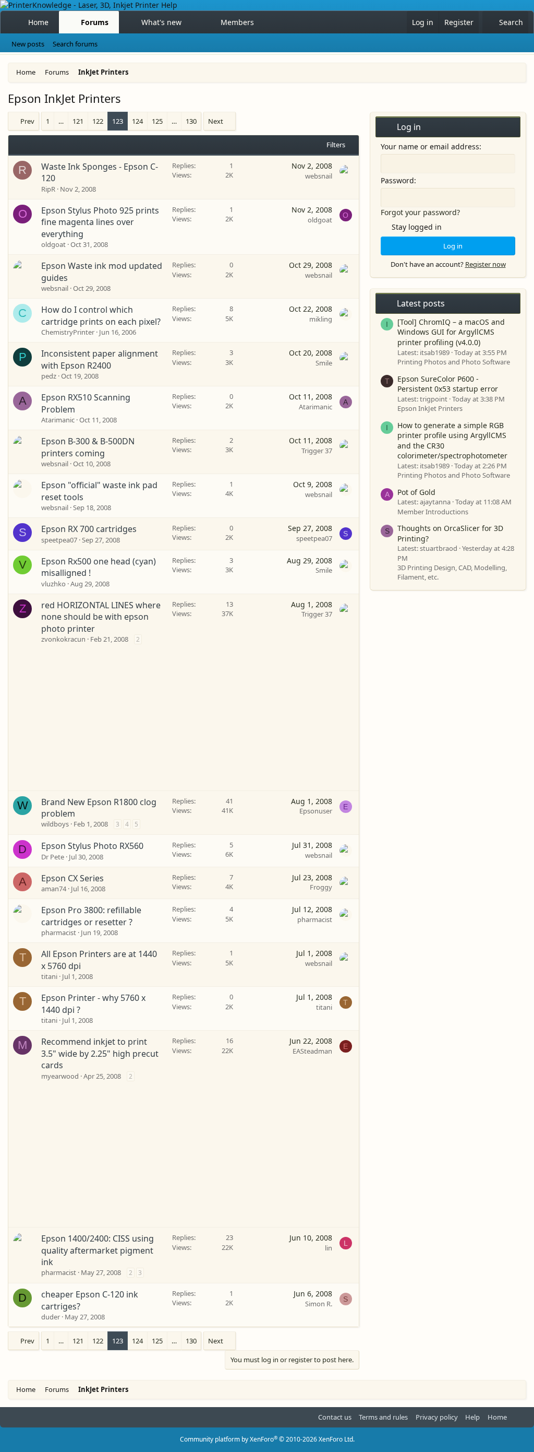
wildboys (55, 824)
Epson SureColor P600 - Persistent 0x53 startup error (447, 384)
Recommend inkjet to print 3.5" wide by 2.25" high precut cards (100, 1053)
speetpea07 (59, 540)
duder (50, 1316)
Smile (323, 363)
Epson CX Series (72, 878)
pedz (48, 376)
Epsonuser (315, 811)
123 (117, 121)
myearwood (60, 1076)
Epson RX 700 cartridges (89, 529)
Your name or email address (430, 146)
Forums (94, 22)
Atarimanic (58, 419)
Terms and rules (383, 1417)
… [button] (61, 121)
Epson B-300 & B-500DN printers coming (88, 446)
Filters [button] (335, 144)
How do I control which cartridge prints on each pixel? (101, 315)
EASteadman (312, 1051)
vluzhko (53, 583)
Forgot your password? (420, 212)
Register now (485, 264)
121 (77, 121)
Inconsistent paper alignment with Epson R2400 (99, 359)
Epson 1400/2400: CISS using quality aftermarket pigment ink (97, 1250)
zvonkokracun (63, 639)
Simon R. (318, 1303)
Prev (27, 121)
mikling (320, 319)
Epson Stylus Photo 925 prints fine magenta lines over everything (100, 222)
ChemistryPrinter (67, 332)
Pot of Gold (416, 492)
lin (328, 1248)
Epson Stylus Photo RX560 (92, 846)
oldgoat (53, 244)
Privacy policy (437, 1417)
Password (397, 180)
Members (237, 22)
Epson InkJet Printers (430, 408)
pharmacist (58, 932)
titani (49, 976)
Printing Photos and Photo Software (453, 362)
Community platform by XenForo (267, 1439)
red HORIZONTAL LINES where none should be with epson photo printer (101, 616)
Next (215, 121)
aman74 (53, 888)
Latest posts (421, 303)
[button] (190, 22)
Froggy (321, 887)
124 (137, 121)
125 (157, 121)
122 (97, 121)
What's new (161, 22)
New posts (27, 44)
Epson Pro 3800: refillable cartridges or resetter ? (91, 915)
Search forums (75, 44)
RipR (48, 189)
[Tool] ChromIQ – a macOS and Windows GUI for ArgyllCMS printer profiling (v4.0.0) (451, 332)
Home (38, 22)
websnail (318, 176)
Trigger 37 (316, 450)
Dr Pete (52, 856)
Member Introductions (432, 511)
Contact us (334, 1417)
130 (191, 121)
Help (472, 1417)
